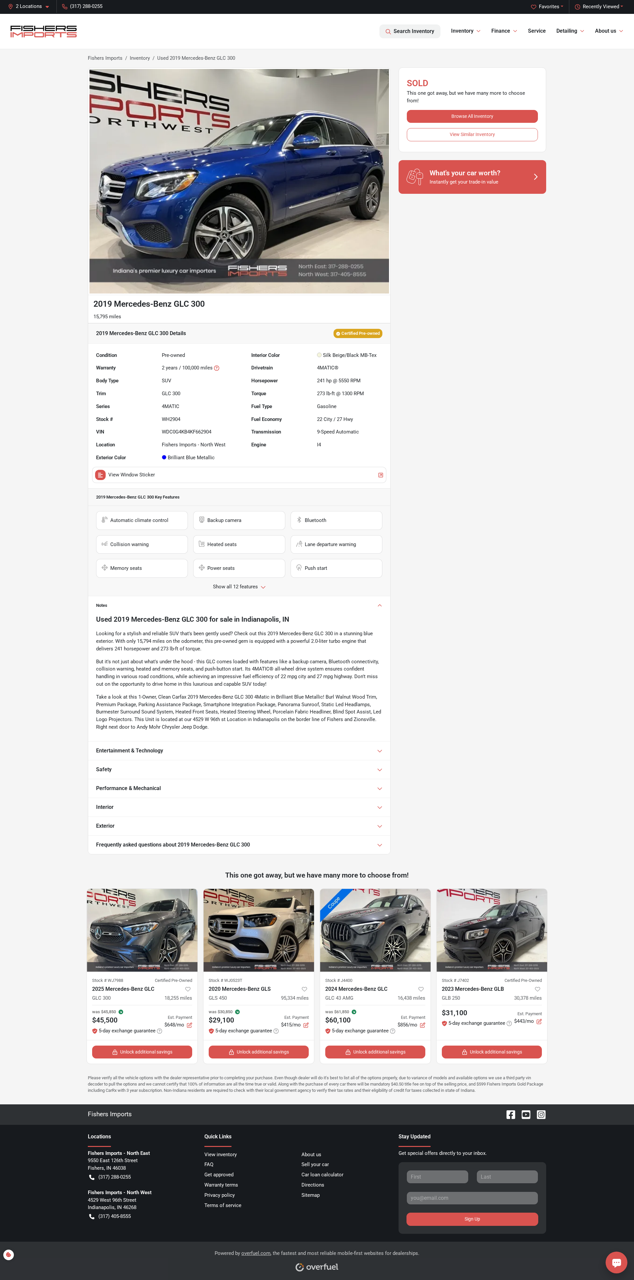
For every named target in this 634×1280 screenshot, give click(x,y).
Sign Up (472, 1219)
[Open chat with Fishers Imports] (616, 1262)
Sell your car (315, 1164)
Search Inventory (414, 31)
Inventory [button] (462, 31)
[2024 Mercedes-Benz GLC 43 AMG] (375, 930)
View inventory (220, 1155)
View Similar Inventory (472, 134)
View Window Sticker (131, 475)
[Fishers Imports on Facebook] (508, 1114)
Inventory (140, 58)
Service (537, 31)
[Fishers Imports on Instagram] (538, 1114)
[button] (31, 6)
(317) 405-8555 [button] (114, 1216)
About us (311, 1155)
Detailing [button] (566, 31)
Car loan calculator (322, 1175)
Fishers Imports (105, 58)
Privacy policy (219, 1195)
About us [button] (605, 31)
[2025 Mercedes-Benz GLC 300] (142, 930)
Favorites (549, 7)
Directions (312, 1185)
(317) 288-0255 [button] (86, 6)
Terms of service (222, 1205)
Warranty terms (221, 1185)
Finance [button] (500, 31)
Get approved (218, 1175)
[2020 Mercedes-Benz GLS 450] (258, 930)
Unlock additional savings (146, 1052)
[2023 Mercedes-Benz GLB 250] (492, 930)
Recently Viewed (601, 7)
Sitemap (310, 1195)
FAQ (208, 1164)
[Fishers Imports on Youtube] (523, 1114)
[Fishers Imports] (44, 31)
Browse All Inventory (472, 116)
